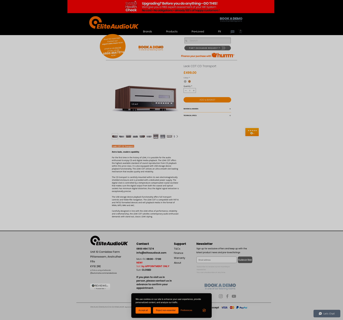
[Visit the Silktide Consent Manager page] (204, 310)
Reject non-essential (166, 310)
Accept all (143, 310)
